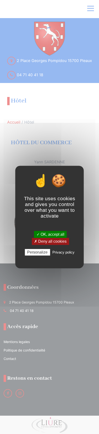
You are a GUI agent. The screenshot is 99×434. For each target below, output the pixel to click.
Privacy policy (63, 252)
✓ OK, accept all (50, 234)
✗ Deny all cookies (50, 241)
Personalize (37, 252)
